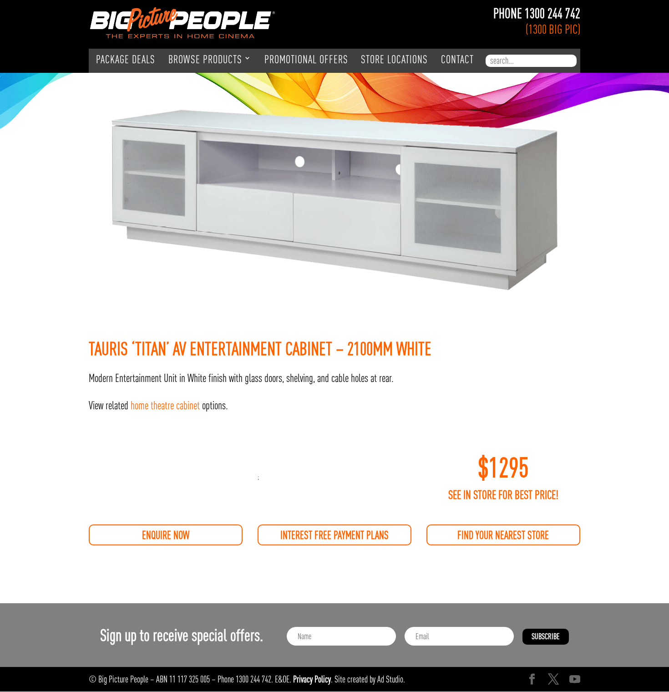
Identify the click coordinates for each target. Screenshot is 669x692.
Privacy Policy (312, 679)
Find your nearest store (503, 535)
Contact (457, 59)
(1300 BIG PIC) (553, 29)
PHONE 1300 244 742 (536, 13)
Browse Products (205, 59)
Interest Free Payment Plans (334, 535)
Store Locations (394, 59)
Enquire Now (165, 535)
